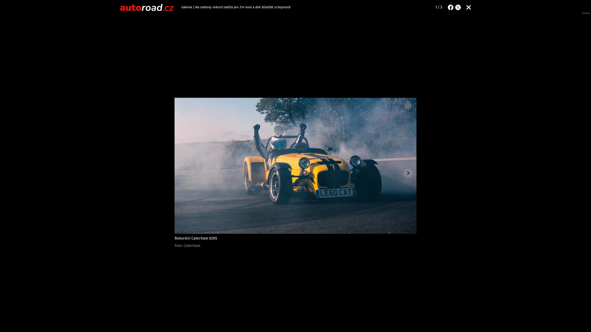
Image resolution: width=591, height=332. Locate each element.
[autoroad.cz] (147, 7)
